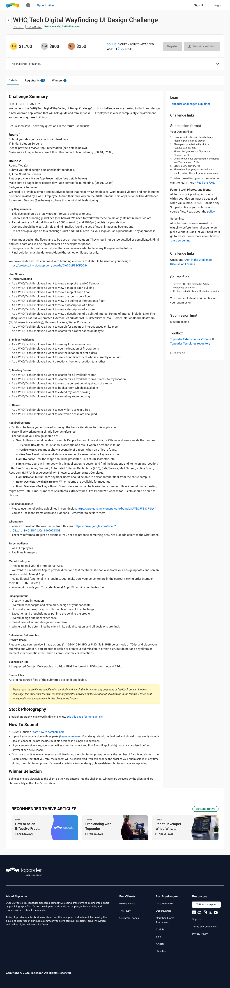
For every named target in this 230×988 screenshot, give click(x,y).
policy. (211, 211)
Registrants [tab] (34, 80)
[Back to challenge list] (9, 20)
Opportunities (46, 5)
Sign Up (199, 5)
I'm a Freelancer (165, 903)
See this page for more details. (84, 716)
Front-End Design (34, 27)
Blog (158, 936)
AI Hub (160, 929)
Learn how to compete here (48, 732)
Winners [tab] (59, 80)
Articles (160, 944)
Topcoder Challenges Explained (190, 104)
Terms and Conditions (204, 926)
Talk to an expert (206, 904)
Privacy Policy (200, 933)
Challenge (18, 27)
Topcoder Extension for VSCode (190, 339)
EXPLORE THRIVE (205, 809)
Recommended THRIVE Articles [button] (62, 26)
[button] (28, 5)
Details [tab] (13, 80)
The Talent (125, 910)
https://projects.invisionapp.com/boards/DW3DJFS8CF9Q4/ (48, 265)
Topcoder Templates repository (190, 343)
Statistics (161, 951)
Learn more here (70, 736)
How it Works (127, 903)
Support (196, 919)
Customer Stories (129, 918)
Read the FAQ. (205, 182)
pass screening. (181, 240)
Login (217, 5)
